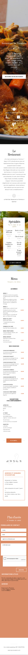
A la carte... (14, 440)
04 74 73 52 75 (14, 461)
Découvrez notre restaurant (14, 76)
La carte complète (15, 262)
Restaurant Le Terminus (14, 15)
